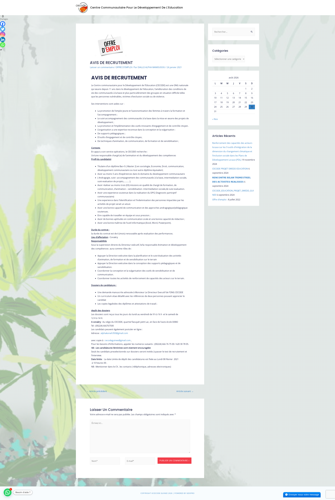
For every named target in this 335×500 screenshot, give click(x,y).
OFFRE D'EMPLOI (124, 67)
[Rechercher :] (233, 31)
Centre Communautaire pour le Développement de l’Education (136, 7)
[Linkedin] (2, 39)
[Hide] (1, 50)
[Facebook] (2, 23)
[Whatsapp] (2, 44)
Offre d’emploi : (219, 199)
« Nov (215, 119)
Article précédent (96, 391)
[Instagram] (2, 34)
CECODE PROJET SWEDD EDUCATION (230, 168)
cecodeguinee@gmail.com (118, 340)
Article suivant (185, 391)
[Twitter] (2, 29)
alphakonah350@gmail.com (114, 333)
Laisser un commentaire (102, 67)
